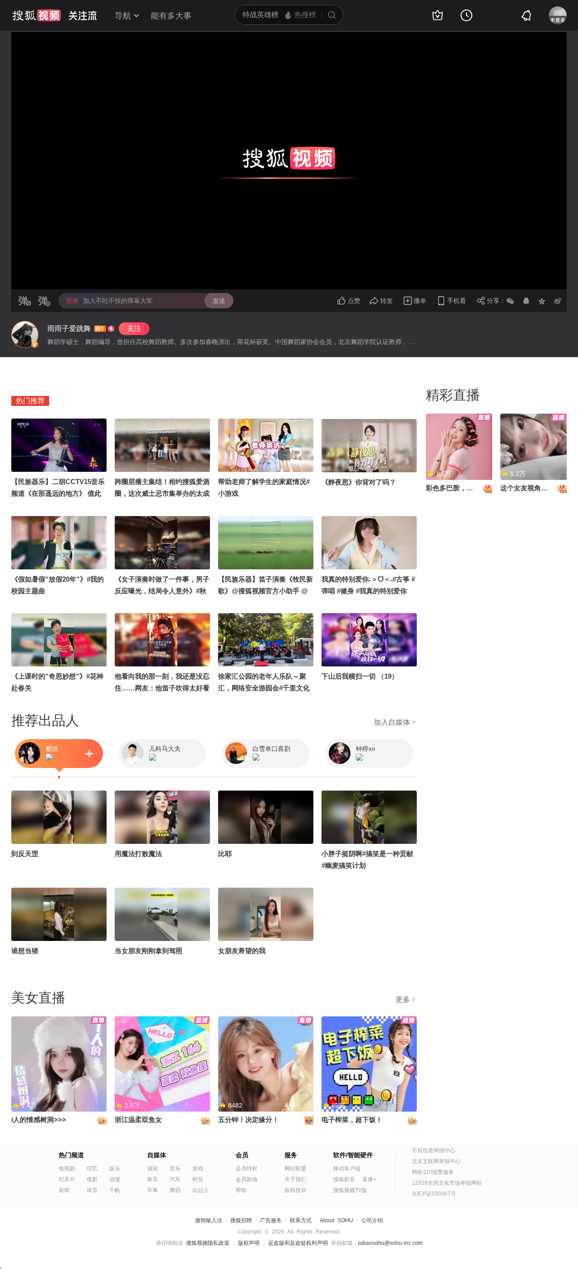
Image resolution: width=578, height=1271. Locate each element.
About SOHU (336, 1220)
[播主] (24, 334)
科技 (197, 1179)
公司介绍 (372, 1220)
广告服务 (271, 1220)
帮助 (241, 1190)
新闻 (64, 1190)
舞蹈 (175, 1190)
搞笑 (152, 1168)
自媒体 (156, 1155)
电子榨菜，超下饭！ (352, 1119)
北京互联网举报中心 (436, 1161)
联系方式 (301, 1220)
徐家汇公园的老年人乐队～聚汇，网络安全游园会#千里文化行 (264, 687)
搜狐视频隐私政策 (207, 1243)
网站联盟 (295, 1168)
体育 (92, 1190)
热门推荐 (30, 401)
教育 (152, 1179)
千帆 (114, 1190)
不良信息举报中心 (433, 1150)
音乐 (175, 1168)
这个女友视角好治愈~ (532, 488)
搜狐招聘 (241, 1220)
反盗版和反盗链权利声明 (298, 1243)
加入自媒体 (392, 722)
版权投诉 (295, 1190)
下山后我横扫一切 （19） (360, 676)
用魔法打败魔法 (138, 853)
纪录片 (67, 1179)
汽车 (175, 1179)
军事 (152, 1190)
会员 (242, 1155)
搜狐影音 (344, 1179)
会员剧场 (246, 1179)
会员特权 (246, 1168)
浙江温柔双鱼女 (138, 1119)
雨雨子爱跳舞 (69, 328)
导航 (123, 16)
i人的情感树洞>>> (38, 1119)
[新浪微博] (557, 301)
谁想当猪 (24, 950)
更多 (403, 999)
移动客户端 (346, 1168)
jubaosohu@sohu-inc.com (390, 1243)
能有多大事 (171, 16)
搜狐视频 (36, 15)
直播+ (369, 1179)
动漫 (114, 1179)
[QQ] (526, 301)
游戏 (197, 1168)
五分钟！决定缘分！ (248, 1119)
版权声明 (249, 1243)
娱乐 (114, 1168)
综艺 (92, 1168)
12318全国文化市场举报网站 (447, 1183)
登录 (72, 300)
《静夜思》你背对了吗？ (359, 482)
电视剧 (67, 1168)
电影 (92, 1179)
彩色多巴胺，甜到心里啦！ (466, 488)
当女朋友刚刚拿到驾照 (148, 950)
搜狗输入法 (208, 1220)
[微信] (510, 301)
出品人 (200, 1190)
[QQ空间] (541, 301)
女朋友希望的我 (242, 950)
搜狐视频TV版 (350, 1190)
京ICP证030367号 (434, 1194)
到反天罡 (24, 853)
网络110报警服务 (433, 1172)
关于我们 (295, 1179)
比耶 (225, 853)
